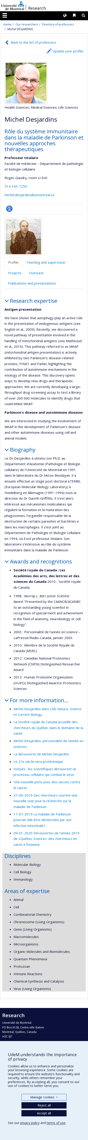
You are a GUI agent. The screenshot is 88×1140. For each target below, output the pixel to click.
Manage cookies (44, 1097)
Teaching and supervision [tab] (45, 262)
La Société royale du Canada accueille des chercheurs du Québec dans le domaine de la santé (48, 728)
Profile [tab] (13, 262)
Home (7, 24)
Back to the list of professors (33, 42)
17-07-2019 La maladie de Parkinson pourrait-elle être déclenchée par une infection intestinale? (43, 820)
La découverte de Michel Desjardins (41, 754)
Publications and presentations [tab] (32, 283)
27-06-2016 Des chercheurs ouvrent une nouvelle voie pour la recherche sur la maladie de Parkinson (45, 801)
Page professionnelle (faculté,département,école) (9, 208)
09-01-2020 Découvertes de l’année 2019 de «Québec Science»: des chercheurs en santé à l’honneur (46, 839)
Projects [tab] (14, 273)
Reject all (44, 1105)
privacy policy (29, 1123)
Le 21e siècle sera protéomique (38, 761)
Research (37, 8)
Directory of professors (58, 24)
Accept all (44, 1113)
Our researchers (27, 24)
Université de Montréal (12, 5)
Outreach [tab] (36, 273)
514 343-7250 (16, 186)
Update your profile (68, 51)
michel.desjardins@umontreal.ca (29, 195)
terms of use (56, 1123)
